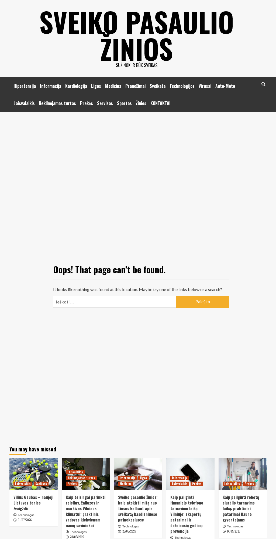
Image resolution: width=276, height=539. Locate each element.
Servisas (105, 103)
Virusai (205, 86)
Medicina (113, 86)
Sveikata (157, 86)
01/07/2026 (25, 520)
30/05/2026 (77, 537)
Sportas (124, 103)
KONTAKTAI (160, 103)
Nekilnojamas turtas (57, 103)
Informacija (50, 86)
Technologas (26, 515)
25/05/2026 (129, 531)
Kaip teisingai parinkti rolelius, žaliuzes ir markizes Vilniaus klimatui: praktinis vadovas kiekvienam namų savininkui (85, 511)
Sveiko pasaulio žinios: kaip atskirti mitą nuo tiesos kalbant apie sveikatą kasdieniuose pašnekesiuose (137, 508)
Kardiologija (76, 86)
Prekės (86, 103)
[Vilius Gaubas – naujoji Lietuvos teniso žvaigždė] (33, 474)
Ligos (96, 86)
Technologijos (182, 86)
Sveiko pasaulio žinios (136, 35)
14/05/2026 (233, 531)
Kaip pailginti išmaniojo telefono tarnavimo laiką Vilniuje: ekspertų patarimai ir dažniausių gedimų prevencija (186, 514)
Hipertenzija (24, 86)
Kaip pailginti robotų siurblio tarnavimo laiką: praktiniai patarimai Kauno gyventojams (241, 508)
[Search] (263, 84)
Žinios (141, 103)
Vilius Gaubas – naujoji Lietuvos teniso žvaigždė (33, 502)
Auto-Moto (225, 86)
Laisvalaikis (24, 103)
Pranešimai (135, 86)
